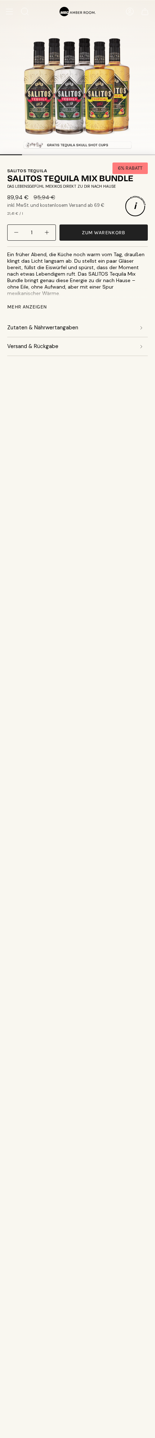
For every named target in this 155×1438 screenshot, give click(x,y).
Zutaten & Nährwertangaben (42, 327)
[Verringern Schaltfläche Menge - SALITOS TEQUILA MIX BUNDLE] (17, 232)
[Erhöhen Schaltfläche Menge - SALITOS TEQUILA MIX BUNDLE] (46, 232)
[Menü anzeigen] (9, 11)
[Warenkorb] (144, 11)
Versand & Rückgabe (32, 346)
